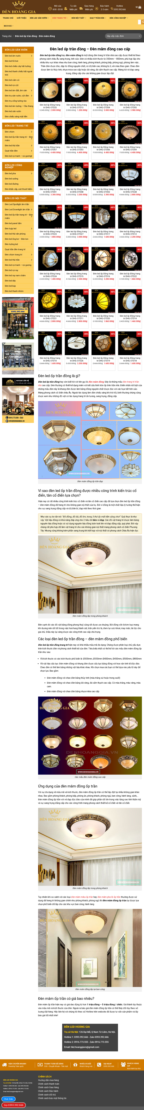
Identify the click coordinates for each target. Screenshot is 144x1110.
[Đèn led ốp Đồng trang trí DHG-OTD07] (50, 132)
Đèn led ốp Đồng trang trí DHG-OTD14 (130, 317)
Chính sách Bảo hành (48, 1091)
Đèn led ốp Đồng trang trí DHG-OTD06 (103, 148)
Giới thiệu (21, 18)
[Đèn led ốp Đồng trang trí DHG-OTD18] (130, 343)
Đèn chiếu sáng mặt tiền (16, 116)
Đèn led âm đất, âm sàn (16, 90)
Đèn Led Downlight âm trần (17, 209)
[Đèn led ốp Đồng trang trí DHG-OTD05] (130, 90)
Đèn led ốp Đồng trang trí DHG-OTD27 (77, 232)
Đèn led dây (10, 280)
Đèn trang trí (59, 18)
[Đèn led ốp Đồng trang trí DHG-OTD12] (130, 217)
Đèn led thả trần (12, 145)
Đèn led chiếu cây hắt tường (18, 66)
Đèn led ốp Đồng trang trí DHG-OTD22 (130, 275)
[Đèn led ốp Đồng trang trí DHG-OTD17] (103, 217)
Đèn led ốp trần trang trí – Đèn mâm (19, 139)
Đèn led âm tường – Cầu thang (19, 106)
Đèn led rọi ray (11, 270)
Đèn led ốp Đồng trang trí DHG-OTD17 (103, 232)
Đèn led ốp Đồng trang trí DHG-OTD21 (50, 317)
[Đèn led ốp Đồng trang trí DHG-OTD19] (103, 343)
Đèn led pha (10, 173)
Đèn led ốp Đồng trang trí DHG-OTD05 (130, 106)
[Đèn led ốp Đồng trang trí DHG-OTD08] (76, 174)
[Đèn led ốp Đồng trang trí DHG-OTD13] (76, 90)
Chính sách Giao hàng (48, 1087)
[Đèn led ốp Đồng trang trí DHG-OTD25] (50, 90)
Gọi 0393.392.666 (13, 1105)
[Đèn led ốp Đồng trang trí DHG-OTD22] (130, 259)
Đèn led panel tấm (13, 223)
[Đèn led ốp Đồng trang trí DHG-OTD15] (76, 259)
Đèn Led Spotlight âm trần (17, 204)
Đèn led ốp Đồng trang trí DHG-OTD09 (130, 148)
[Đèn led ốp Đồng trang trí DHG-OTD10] (50, 343)
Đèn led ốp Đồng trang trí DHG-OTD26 (77, 359)
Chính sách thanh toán (48, 1084)
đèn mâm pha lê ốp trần (109, 897)
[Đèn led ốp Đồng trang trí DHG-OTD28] (130, 174)
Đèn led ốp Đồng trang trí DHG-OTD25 (50, 106)
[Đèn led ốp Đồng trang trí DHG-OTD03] (76, 132)
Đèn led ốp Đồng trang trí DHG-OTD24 (50, 275)
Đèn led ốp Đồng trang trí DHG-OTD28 (130, 190)
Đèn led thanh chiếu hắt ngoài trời (18, 73)
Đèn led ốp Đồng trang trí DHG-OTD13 (77, 106)
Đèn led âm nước (13, 56)
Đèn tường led (11, 244)
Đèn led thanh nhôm (14, 291)
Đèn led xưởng (11, 178)
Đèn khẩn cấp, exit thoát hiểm (18, 189)
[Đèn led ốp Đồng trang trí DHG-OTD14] (130, 301)
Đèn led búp (10, 286)
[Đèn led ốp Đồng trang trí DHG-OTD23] (50, 217)
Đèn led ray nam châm (15, 275)
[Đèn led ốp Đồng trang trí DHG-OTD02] (103, 174)
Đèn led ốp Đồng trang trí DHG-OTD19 (103, 359)
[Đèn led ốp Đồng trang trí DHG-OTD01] (50, 174)
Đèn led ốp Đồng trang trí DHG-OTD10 (50, 359)
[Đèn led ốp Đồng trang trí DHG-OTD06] (103, 132)
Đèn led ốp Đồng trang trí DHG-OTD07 (50, 148)
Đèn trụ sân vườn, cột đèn (17, 95)
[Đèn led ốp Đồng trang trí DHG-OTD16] (103, 259)
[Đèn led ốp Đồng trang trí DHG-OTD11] (76, 301)
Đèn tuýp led (10, 228)
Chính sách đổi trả (47, 1094)
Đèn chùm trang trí (13, 254)
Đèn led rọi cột (11, 85)
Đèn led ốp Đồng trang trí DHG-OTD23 (50, 232)
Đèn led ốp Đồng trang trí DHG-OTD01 (50, 190)
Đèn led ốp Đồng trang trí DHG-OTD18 (130, 359)
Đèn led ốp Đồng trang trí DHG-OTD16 (103, 275)
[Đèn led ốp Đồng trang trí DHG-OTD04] (103, 90)
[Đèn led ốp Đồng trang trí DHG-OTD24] (50, 259)
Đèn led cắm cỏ (12, 80)
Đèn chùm (9, 131)
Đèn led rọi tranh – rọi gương (18, 156)
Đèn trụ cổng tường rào (16, 101)
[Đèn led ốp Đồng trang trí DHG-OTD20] (103, 301)
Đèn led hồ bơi (11, 61)
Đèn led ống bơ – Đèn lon (16, 239)
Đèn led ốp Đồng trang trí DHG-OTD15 (77, 275)
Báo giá (8, 26)
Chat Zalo (8, 1099)
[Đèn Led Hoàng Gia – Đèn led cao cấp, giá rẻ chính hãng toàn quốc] (19, 7)
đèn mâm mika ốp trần (82, 897)
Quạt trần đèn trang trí (15, 249)
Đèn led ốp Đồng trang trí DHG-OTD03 (77, 148)
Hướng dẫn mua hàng (48, 1080)
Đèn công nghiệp (118, 18)
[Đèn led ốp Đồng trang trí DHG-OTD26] (76, 343)
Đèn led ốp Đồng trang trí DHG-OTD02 (103, 190)
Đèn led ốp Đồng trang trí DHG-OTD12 (130, 232)
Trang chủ (8, 18)
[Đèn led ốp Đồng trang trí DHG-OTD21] (50, 301)
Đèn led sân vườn (38, 18)
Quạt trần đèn (97, 18)
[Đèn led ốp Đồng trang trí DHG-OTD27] (76, 217)
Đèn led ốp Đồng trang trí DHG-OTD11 (77, 317)
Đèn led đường (11, 184)
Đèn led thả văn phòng (15, 234)
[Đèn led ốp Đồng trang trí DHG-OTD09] (130, 132)
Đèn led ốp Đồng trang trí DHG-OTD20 (103, 317)
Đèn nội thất (78, 18)
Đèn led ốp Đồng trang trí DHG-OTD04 (103, 106)
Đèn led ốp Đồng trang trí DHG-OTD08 (77, 190)
